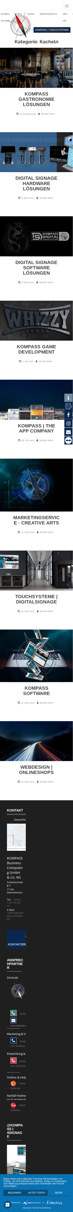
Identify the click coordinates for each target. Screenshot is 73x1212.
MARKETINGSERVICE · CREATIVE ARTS (36, 522)
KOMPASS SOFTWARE (36, 692)
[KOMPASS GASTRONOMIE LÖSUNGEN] (36, 69)
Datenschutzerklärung (42, 1208)
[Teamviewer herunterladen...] (68, 440)
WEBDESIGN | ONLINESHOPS (36, 771)
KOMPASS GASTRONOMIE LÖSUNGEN (36, 101)
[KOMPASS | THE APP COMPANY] (36, 401)
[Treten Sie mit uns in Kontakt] (68, 406)
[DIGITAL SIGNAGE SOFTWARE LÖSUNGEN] (36, 238)
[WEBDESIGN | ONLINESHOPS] (36, 743)
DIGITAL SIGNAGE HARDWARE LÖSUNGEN (36, 185)
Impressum (26, 1208)
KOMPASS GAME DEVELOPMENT (36, 351)
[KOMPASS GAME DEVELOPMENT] (36, 322)
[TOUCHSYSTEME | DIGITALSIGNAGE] (36, 572)
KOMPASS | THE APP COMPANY (36, 430)
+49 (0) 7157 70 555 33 (14, 904)
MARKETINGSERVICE (51, 15)
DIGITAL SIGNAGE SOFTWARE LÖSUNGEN (36, 269)
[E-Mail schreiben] (18, 992)
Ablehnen (14, 1192)
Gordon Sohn (48, 115)
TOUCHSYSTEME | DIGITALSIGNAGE (36, 601)
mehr (58, 1192)
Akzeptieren (36, 1192)
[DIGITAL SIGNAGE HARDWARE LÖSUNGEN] (36, 154)
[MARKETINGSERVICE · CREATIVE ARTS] (36, 486)
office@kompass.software (15, 917)
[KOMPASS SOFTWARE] (36, 657)
